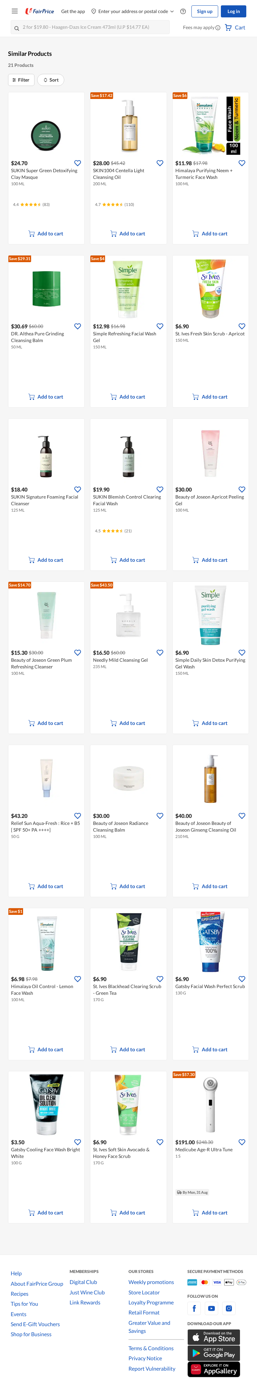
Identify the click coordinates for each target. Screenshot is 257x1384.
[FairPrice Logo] (39, 11)
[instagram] (229, 1312)
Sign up (204, 11)
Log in (234, 11)
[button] (218, 28)
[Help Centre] (183, 11)
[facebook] (194, 1312)
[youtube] (211, 1312)
